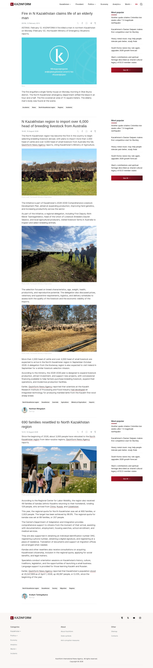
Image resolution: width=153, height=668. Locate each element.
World (12, 649)
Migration (63, 588)
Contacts (114, 636)
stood (93, 571)
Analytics (117, 4)
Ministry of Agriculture (78, 402)
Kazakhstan (45, 402)
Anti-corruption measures (70, 640)
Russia (60, 506)
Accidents (26, 107)
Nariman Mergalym (37, 409)
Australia (55, 402)
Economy (104, 4)
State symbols (66, 636)
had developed (78, 389)
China (53, 506)
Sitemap (114, 631)
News (34, 107)
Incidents (69, 107)
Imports (91, 402)
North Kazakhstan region (47, 107)
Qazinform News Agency (33, 145)
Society (54, 588)
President (80, 4)
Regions (60, 107)
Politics (13, 636)
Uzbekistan (73, 506)
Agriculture (65, 402)
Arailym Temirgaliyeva (38, 595)
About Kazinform (67, 631)
